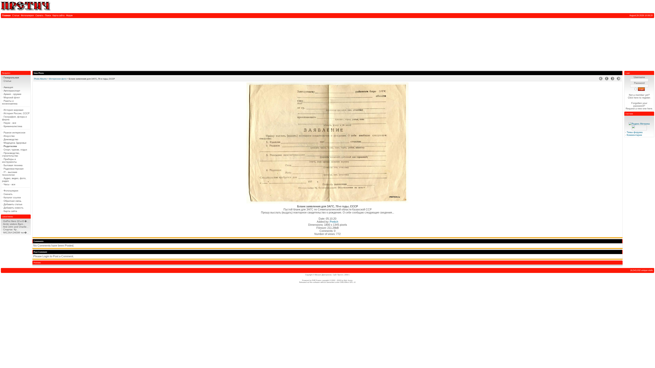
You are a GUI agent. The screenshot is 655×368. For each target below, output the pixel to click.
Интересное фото (58, 79)
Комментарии (634, 135)
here (649, 108)
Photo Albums (40, 79)
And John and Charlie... (15, 226)
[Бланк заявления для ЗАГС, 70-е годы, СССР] (327, 202)
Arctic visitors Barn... (14, 224)
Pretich (334, 221)
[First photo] (601, 80)
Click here (633, 97)
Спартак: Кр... (11, 229)
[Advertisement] (327, 43)
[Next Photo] (612, 80)
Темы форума (635, 132)
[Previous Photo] (607, 80)
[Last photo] (618, 80)
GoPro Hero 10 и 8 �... (16, 221)
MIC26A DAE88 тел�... (16, 232)
